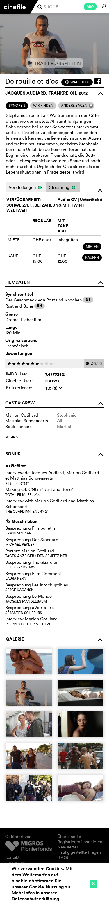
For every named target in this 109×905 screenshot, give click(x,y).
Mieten (92, 246)
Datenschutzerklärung (35, 899)
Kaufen (92, 257)
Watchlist (77, 82)
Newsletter (68, 847)
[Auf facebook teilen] (97, 81)
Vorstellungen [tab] (23, 187)
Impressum (15, 862)
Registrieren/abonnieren (80, 841)
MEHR (11, 437)
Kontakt (12, 857)
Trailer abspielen (54, 63)
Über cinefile (69, 836)
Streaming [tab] (60, 187)
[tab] (17, 105)
